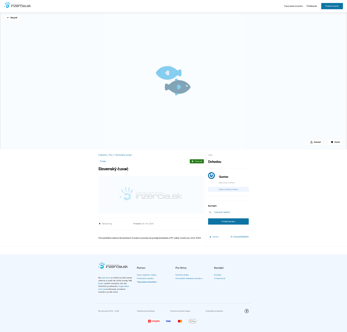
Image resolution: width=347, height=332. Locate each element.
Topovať (198, 161)
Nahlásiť (216, 237)
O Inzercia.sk (219, 278)
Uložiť (337, 142)
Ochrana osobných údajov (180, 311)
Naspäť (13, 17)
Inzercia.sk (105, 277)
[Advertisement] (151, 195)
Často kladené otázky (146, 275)
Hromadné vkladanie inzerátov (189, 278)
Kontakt (217, 275)
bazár (100, 283)
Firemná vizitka (182, 275)
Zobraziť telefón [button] (222, 212)
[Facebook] (247, 311)
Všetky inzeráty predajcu (228, 189)
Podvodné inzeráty (145, 278)
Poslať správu (228, 221)
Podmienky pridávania (214, 311)
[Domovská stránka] (17, 5)
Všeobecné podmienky (146, 311)
